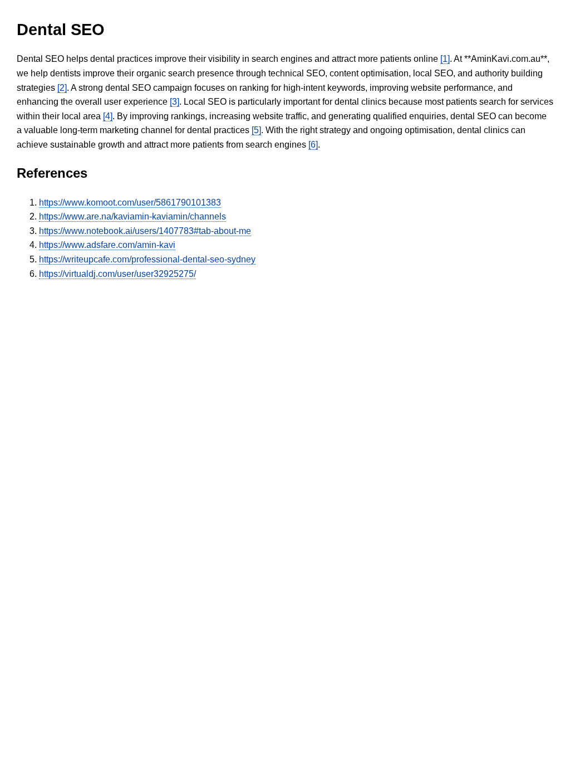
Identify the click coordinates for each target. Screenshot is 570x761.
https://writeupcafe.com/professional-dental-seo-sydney (147, 259)
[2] (62, 87)
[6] (313, 144)
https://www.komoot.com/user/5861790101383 (130, 202)
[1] (445, 59)
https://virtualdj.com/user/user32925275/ (117, 274)
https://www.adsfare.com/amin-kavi (107, 245)
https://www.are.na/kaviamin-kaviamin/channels (132, 216)
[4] (107, 116)
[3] (174, 101)
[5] (256, 130)
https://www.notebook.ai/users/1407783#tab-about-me (145, 231)
